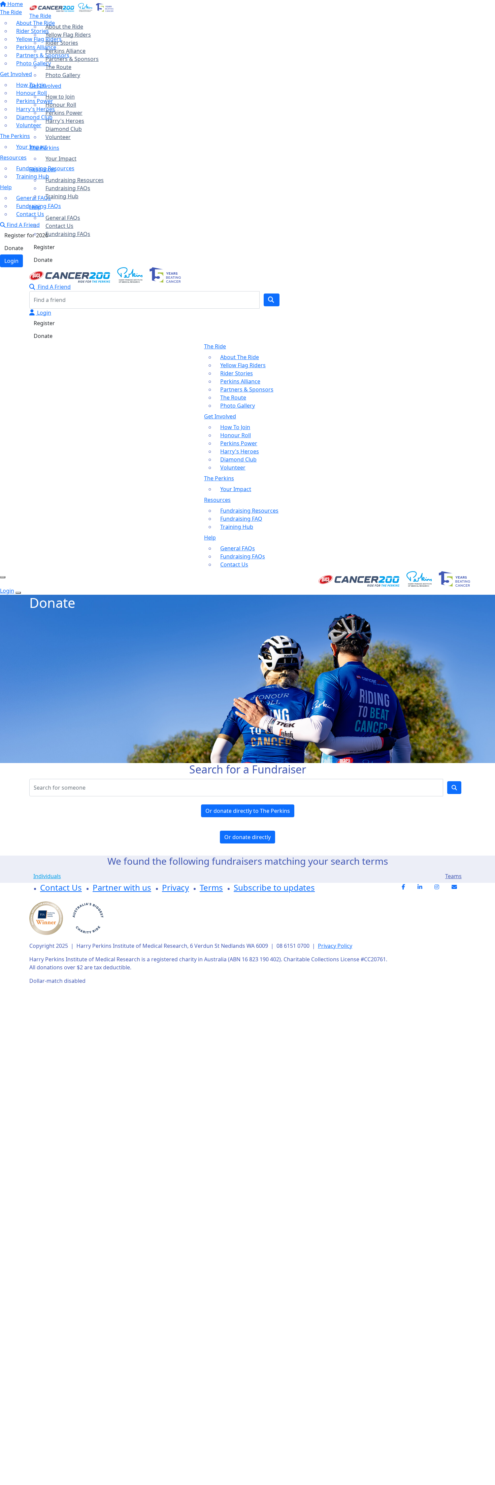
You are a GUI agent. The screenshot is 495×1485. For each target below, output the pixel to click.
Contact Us (59, 226)
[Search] (271, 299)
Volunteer (58, 137)
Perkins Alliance (65, 51)
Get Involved (45, 86)
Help (35, 207)
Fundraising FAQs (67, 188)
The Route (58, 67)
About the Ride (64, 26)
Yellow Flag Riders (68, 34)
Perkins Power (63, 112)
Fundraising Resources (74, 180)
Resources (42, 169)
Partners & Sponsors (72, 59)
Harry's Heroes (64, 121)
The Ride (40, 16)
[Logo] (71, 6)
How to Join (60, 96)
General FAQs (62, 217)
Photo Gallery (62, 75)
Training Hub (61, 196)
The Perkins (44, 147)
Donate (43, 260)
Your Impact (60, 158)
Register (44, 247)
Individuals (47, 876)
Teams (453, 876)
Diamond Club (63, 129)
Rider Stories (61, 42)
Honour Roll (60, 104)
